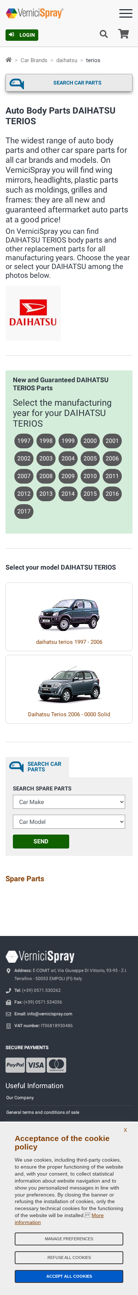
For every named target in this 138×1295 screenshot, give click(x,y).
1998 (46, 440)
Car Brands (34, 60)
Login (27, 35)
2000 (90, 440)
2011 (112, 476)
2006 (112, 458)
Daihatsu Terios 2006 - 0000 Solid (69, 714)
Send (40, 841)
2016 (112, 493)
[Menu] (125, 14)
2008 (46, 476)
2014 (68, 493)
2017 (24, 511)
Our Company (20, 1097)
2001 (112, 440)
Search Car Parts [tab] (44, 767)
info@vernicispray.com (49, 1013)
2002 (24, 458)
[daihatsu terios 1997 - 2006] (69, 608)
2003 (46, 458)
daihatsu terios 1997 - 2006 (69, 642)
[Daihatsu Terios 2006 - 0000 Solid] (69, 680)
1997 (24, 440)
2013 (46, 493)
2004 (68, 458)
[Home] (9, 60)
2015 (90, 493)
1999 (68, 440)
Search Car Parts (77, 83)
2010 (90, 476)
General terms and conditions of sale (42, 1112)
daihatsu (66, 60)
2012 (24, 493)
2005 (90, 458)
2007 (24, 476)
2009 (68, 476)
